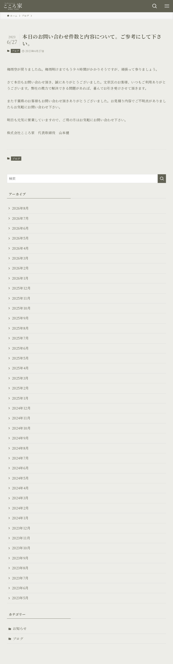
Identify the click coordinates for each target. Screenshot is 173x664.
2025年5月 (20, 358)
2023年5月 (20, 597)
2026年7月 (20, 218)
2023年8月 (20, 568)
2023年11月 (21, 538)
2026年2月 (20, 268)
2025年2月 (20, 388)
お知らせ (20, 628)
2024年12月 (21, 408)
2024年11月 (21, 418)
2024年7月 (20, 458)
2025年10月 (21, 308)
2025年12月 (21, 288)
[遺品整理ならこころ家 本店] (13, 6)
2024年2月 (20, 508)
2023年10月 (21, 547)
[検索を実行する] (162, 178)
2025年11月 (21, 298)
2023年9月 (20, 558)
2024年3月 (20, 498)
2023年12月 (21, 528)
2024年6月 (20, 468)
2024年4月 (20, 488)
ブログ (15, 51)
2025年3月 (20, 378)
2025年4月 (20, 368)
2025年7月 (20, 338)
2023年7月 (20, 578)
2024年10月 (21, 428)
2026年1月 (20, 278)
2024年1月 (20, 518)
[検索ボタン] (155, 6)
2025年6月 (20, 348)
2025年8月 (20, 328)
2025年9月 (20, 318)
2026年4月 (20, 248)
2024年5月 (20, 478)
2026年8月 (20, 208)
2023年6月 (20, 588)
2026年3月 (20, 258)
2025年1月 (20, 398)
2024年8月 (20, 448)
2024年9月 (20, 438)
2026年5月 (20, 238)
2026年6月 (20, 228)
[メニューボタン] (167, 6)
